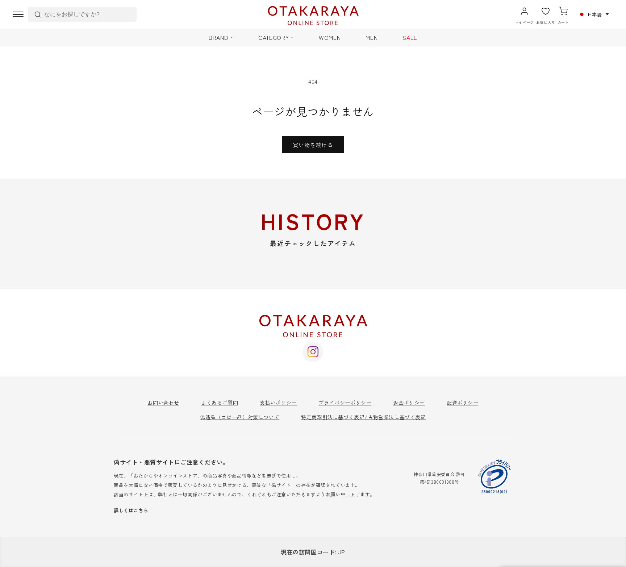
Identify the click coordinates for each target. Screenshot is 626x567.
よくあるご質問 (219, 402)
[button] (594, 14)
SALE (409, 37)
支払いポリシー (278, 402)
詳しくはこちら (131, 510)
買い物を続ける (313, 145)
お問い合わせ (163, 402)
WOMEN (330, 37)
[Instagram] (313, 352)
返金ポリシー (409, 402)
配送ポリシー (463, 402)
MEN (371, 37)
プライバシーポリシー (344, 402)
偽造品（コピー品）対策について (239, 417)
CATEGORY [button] (273, 37)
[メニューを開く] (18, 14)
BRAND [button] (218, 37)
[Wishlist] (546, 11)
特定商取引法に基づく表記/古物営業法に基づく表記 (363, 417)
